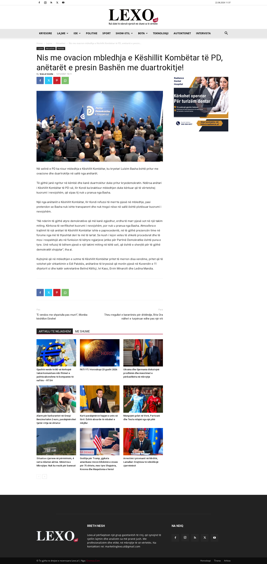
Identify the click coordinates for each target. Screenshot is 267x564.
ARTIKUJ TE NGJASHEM (55, 331)
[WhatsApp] (65, 80)
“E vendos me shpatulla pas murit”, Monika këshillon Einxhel (62, 316)
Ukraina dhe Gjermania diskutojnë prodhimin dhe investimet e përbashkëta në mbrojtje (141, 373)
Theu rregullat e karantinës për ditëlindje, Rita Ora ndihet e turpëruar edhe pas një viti (133, 316)
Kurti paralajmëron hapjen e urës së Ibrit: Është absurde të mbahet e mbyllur (99, 419)
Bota (141, 33)
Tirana (217, 560)
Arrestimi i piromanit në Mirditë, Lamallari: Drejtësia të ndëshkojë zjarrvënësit (140, 462)
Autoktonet (182, 33)
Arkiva (227, 560)
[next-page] (44, 476)
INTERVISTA (203, 33)
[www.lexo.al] (133, 17)
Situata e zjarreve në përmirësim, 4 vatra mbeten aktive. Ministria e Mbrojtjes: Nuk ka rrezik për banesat (56, 462)
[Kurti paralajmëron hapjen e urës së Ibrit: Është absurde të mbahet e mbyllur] (100, 399)
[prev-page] (39, 476)
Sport (106, 33)
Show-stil (123, 33)
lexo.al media (46, 73)
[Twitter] (57, 2)
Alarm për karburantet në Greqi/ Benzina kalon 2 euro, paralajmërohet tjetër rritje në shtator (56, 419)
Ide (76, 33)
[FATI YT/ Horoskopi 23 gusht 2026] (100, 352)
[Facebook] (39, 2)
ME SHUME (82, 331)
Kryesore (45, 33)
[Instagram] (45, 2)
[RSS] (51, 2)
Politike (91, 33)
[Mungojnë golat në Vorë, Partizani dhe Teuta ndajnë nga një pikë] (143, 399)
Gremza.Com (93, 560)
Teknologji (161, 33)
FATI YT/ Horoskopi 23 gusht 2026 (98, 369)
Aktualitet (60, 43)
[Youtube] (63, 2)
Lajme (61, 33)
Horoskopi (205, 560)
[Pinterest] (56, 80)
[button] (226, 33)
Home (40, 43)
